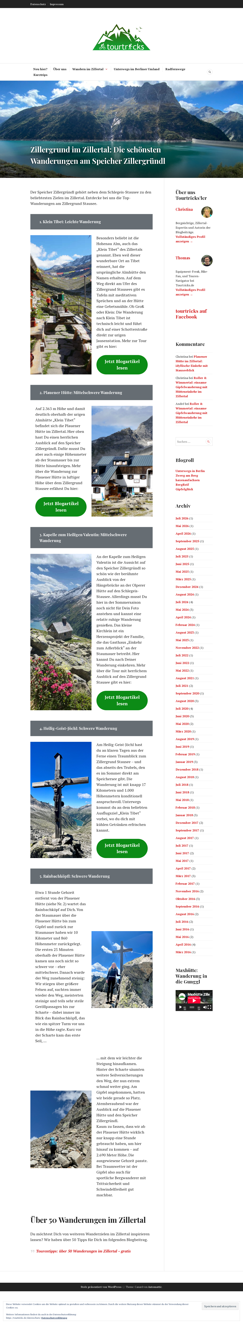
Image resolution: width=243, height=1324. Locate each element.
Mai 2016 (182, 937)
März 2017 (183, 876)
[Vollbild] (209, 1007)
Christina (184, 209)
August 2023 (185, 632)
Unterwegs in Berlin (190, 471)
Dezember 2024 (187, 587)
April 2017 (183, 868)
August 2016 (185, 914)
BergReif (182, 484)
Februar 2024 (185, 625)
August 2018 (185, 777)
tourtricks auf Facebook (191, 314)
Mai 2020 (182, 724)
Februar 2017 (185, 883)
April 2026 (183, 533)
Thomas (183, 257)
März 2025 (183, 579)
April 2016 (183, 944)
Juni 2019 (182, 746)
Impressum (57, 4)
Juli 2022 (182, 655)
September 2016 (187, 906)
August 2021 (185, 678)
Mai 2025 (182, 571)
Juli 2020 (182, 708)
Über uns (59, 69)
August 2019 (185, 739)
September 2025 (187, 541)
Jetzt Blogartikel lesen (122, 365)
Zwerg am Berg (187, 475)
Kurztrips (40, 75)
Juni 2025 (182, 564)
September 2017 (187, 830)
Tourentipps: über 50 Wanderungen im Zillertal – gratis (83, 1251)
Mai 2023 (182, 640)
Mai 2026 (182, 526)
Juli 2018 (182, 785)
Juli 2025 (182, 556)
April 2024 (183, 617)
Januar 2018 (184, 815)
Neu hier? (40, 69)
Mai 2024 (182, 609)
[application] (194, 1000)
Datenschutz (38, 4)
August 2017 (185, 838)
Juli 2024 (182, 602)
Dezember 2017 (187, 823)
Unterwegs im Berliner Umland (136, 69)
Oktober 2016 (185, 899)
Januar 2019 (184, 762)
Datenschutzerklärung (54, 1317)
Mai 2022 (182, 670)
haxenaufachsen (188, 480)
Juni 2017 (182, 853)
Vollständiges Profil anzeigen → (190, 239)
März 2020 (183, 731)
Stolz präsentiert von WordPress (101, 1287)
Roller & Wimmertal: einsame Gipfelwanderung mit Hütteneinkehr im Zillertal (191, 387)
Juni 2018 (182, 792)
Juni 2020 (182, 716)
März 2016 (183, 952)
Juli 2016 (182, 922)
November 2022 (187, 648)
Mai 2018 (182, 800)
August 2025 (185, 549)
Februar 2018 (185, 807)
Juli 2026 (182, 518)
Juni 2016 (182, 929)
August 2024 (185, 594)
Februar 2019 (185, 754)
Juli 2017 (182, 845)
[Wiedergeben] (180, 1007)
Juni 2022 (182, 663)
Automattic (155, 1287)
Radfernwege (175, 69)
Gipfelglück (184, 489)
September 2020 (187, 693)
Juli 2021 (182, 686)
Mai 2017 (182, 861)
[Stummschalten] (205, 1007)
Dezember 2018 (187, 769)
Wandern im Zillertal (87, 69)
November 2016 (187, 891)
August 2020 (185, 701)
